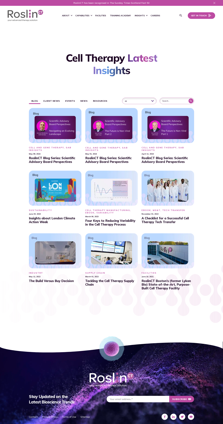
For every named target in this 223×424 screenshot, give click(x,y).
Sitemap (85, 416)
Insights (140, 15)
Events (70, 101)
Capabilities (82, 15)
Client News (51, 101)
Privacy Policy (50, 416)
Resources (100, 101)
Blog (34, 101)
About (66, 15)
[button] (181, 15)
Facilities (100, 15)
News (84, 101)
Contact (33, 416)
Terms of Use (69, 416)
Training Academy (120, 15)
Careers (155, 15)
